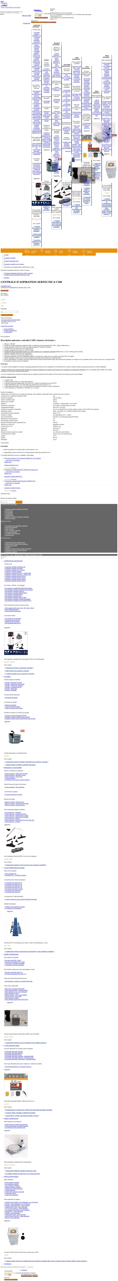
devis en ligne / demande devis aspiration (16, 544)
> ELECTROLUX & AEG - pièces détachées (106, 146)
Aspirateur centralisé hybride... (12, 488)
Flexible (46, 60)
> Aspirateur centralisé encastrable (36, 38)
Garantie (7, 547)
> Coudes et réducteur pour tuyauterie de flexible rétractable (67, 130)
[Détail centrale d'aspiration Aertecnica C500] (16, 275)
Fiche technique (10, 330)
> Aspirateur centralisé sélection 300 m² (36, 79)
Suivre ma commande (10, 527)
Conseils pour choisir (10, 532)
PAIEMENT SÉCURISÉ (48, 251)
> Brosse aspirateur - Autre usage (56, 67)
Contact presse (8, 515)
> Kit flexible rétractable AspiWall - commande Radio (86, 95)
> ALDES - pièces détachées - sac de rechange (106, 114)
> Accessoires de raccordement (36, 163)
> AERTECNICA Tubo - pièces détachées (106, 119)
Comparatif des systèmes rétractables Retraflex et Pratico (87, 200)
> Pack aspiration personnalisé (36, 153)
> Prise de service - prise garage (76, 148)
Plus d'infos (8, 329)
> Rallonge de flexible (46, 112)
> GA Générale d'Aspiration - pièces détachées (106, 129)
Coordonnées (8, 514)
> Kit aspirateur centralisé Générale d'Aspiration (36, 126)
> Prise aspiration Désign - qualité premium (76, 132)
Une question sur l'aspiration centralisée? (16, 526)
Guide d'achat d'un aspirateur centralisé (36, 235)
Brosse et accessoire (13, 767)
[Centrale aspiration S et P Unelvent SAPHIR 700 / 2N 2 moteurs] (22, 458)
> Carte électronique (106, 80)
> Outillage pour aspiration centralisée (66, 143)
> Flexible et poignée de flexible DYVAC (46, 134)
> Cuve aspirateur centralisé (107, 70)
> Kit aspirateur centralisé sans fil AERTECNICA (36, 131)
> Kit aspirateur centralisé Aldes (36, 116)
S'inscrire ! (19, 502)
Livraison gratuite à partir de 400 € (10, 320)
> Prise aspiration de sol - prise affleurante (76, 136)
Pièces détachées (11, 1176)
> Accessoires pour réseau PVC (66, 114)
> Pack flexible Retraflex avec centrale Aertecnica (86, 126)
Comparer (35, 1276)
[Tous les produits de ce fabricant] (6, 286)
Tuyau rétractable (12, 1045)
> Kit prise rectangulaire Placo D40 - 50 (76, 98)
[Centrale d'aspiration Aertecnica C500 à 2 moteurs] (18, 273)
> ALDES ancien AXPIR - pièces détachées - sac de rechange (106, 104)
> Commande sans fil (106, 88)
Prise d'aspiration (11, 954)
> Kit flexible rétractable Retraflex (86, 85)
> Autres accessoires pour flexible (46, 119)
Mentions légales (18, 555)
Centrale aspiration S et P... (11, 465)
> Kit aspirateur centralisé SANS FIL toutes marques (36, 100)
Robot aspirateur (11, 1118)
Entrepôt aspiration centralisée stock (14, 542)
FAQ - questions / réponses (12, 530)
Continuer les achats (26, 1276)
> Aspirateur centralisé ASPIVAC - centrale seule (36, 53)
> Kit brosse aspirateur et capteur (56, 101)
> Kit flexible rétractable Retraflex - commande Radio (86, 101)
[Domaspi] (4, 3)
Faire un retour (9, 529)
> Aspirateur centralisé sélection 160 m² (36, 69)
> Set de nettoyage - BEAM (57, 160)
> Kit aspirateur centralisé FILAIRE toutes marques (36, 93)
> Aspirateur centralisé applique (36, 48)
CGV (11, 555)
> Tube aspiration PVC (66, 74)
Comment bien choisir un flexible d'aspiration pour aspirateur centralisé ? (46, 197)
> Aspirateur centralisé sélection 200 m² (36, 74)
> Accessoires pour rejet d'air (36, 167)
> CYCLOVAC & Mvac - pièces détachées (106, 124)
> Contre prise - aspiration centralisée (76, 75)
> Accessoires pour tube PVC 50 (66, 96)
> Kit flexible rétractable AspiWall (86, 80)
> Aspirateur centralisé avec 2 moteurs (36, 43)
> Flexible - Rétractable (46, 88)
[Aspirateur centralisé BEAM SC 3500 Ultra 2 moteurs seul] (21, 469)
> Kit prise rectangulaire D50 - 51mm (76, 71)
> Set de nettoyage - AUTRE (57, 171)
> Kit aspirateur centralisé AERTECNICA (36, 109)
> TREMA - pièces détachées (106, 136)
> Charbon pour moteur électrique (106, 77)
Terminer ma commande (41, 17)
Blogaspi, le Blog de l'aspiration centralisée (16, 517)
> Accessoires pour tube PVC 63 (66, 105)
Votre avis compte (9, 518)
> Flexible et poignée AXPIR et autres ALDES (46, 139)
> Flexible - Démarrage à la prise (46, 70)
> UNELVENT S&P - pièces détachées (106, 140)
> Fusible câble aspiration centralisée (107, 84)
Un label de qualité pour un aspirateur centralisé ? (36, 242)
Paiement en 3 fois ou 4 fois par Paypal (15, 550)
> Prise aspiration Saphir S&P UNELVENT (76, 155)
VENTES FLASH (61, 251)
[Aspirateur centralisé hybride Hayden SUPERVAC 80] (19, 481)
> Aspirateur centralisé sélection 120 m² (36, 65)
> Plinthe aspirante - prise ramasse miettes (76, 144)
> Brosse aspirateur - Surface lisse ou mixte (56, 56)
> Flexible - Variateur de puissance (46, 79)
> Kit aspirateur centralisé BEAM (36, 113)
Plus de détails (4, 290)
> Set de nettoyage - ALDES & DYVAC (57, 143)
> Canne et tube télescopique (46, 115)
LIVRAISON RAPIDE (34, 251)
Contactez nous (9, 535)
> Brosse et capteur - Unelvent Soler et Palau (56, 118)
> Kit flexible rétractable (46, 101)
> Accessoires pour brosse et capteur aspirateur (56, 75)
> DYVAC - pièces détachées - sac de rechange (106, 109)
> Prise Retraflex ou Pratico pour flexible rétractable (76, 115)
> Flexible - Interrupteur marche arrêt (46, 75)
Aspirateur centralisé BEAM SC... (13, 476)
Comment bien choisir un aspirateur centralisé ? (36, 229)
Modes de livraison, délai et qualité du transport (17, 548)
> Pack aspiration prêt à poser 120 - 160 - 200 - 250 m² (36, 146)
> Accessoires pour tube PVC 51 (66, 91)
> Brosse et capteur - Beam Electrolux (56, 123)
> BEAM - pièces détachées (107, 150)
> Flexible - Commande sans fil (46, 84)
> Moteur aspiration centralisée (107, 74)
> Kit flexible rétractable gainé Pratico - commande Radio (86, 107)
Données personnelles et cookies (33, 555)
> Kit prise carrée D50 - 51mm (76, 67)
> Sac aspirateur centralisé (106, 66)
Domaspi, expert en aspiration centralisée (16, 509)
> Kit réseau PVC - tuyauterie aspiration (66, 78)
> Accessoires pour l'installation (66, 147)
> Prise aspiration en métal (76, 140)
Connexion (24, 1270)
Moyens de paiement (10, 552)
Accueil (6, 255)
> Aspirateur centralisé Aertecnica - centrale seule (36, 60)
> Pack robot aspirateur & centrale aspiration (96, 109)
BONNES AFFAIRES (75, 251)
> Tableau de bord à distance (36, 170)
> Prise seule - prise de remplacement (76, 127)
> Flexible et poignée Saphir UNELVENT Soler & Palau (46, 144)
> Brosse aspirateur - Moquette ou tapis (56, 62)
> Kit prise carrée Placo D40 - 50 (76, 94)
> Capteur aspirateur (56, 71)
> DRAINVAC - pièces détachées (106, 133)
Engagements (8, 510)
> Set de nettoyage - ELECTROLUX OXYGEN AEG (56, 166)
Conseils (114, 135)
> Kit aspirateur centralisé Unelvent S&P (36, 120)
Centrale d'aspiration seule (11, 261)
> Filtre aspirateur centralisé (106, 63)
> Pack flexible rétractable (36, 150)
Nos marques (8, 512)
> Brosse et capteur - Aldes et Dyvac (56, 113)
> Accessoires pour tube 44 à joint (66, 110)
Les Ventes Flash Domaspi (12, 533)
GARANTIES (8, 332)
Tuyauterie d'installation (66, 65)
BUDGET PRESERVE (90, 251)
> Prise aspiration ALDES (76, 151)
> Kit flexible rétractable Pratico (86, 89)
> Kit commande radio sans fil (36, 173)
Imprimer (6, 277)
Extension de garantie (10, 545)
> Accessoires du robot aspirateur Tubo (96, 114)
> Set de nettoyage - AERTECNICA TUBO (56, 149)
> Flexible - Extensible (46, 91)
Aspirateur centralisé (9, 258)
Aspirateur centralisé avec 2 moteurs (14, 264)
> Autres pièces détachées (106, 91)
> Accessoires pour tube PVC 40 (66, 101)
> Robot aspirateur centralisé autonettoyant (96, 102)
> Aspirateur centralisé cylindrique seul (36, 34)
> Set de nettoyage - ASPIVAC (57, 137)
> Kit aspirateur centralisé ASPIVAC (36, 105)
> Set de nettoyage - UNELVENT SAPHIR (56, 155)
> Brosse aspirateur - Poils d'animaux (56, 88)
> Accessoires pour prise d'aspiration (76, 80)
